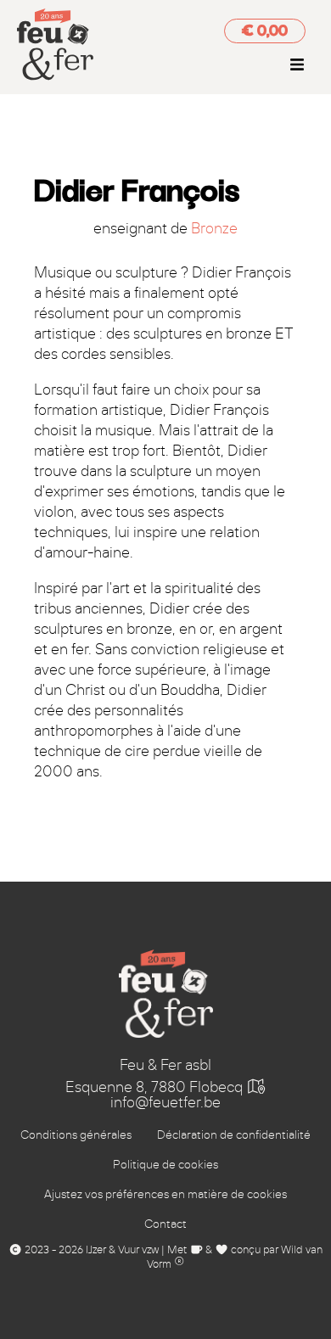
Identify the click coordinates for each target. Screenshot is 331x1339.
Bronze (214, 228)
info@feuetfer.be (165, 1102)
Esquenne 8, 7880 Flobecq (155, 1087)
